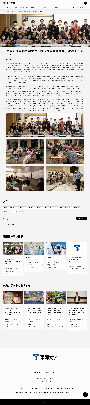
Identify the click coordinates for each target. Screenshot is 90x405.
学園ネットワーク (65, 7)
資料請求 (37, 372)
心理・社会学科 (73, 321)
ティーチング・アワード (74, 326)
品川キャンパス (8, 319)
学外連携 (56, 7)
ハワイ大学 (18, 211)
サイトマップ (21, 388)
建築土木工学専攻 (30, 321)
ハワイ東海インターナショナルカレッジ (15, 207)
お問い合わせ (50, 372)
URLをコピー (81, 218)
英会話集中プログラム (9, 273)
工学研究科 (37, 319)
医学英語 (77, 207)
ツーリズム (7, 326)
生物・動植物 (29, 262)
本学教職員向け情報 (47, 3)
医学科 (40, 207)
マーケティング (60, 326)
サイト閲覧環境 (32, 388)
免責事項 (59, 388)
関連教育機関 (43, 392)
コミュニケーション (51, 207)
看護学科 (33, 267)
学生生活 (33, 7)
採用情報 (18, 392)
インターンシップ (8, 324)
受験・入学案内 (24, 7)
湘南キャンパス (30, 319)
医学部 (32, 207)
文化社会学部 (80, 319)
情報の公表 (68, 388)
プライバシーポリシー (47, 388)
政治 (27, 270)
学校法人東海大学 (30, 392)
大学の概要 (5, 7)
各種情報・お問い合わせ (79, 7)
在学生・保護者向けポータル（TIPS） (31, 3)
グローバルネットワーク (44, 7)
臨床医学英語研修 (65, 207)
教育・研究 (14, 7)
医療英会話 (8, 211)
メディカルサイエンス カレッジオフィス (34, 265)
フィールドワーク (51, 324)
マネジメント (17, 324)
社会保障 (36, 262)
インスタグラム (51, 326)
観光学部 (15, 319)
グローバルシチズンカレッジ (32, 326)
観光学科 (7, 321)
